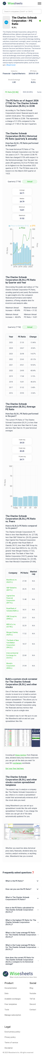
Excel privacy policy (12, 1032)
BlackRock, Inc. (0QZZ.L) (11, 581)
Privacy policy (10, 1037)
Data (6, 993)
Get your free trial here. (15, 768)
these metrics (20, 755)
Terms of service (11, 1042)
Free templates (11, 1004)
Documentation (11, 988)
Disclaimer (9, 1048)
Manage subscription (13, 1015)
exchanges (17, 763)
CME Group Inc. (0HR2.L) (11, 617)
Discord (33, 1004)
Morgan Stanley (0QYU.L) (12, 633)
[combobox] (22, 11)
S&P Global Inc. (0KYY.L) (11, 589)
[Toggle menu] (39, 3)
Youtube (33, 993)
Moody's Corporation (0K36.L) (10, 665)
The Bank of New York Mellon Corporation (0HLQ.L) (12, 643)
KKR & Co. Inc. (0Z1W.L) (11, 625)
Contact (33, 1010)
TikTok (32, 999)
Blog (31, 988)
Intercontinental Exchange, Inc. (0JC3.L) (12, 655)
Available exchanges (13, 999)
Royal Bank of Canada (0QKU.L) (12, 610)
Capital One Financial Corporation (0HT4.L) (10, 599)
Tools (7, 1010)
